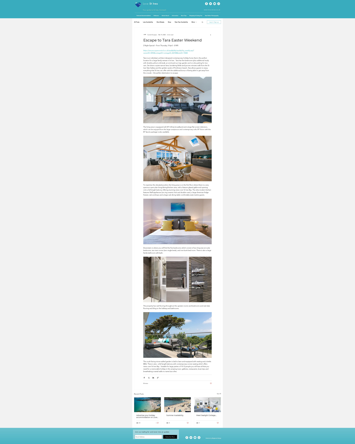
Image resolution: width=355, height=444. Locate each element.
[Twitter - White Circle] (210, 3)
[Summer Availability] (177, 404)
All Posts (136, 22)
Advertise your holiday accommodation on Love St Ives (146, 416)
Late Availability (148, 22)
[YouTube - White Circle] (214, 3)
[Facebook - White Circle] (206, 3)
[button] (165, 15)
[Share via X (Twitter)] (149, 378)
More (193, 22)
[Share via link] (158, 378)
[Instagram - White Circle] (218, 3)
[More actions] (210, 35)
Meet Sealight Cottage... (206, 415)
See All (219, 394)
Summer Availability (174, 415)
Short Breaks (160, 22)
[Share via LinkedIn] (153, 378)
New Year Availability (181, 22)
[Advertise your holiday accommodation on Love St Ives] (147, 404)
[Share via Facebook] (144, 378)
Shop (169, 22)
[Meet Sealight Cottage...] (207, 404)
